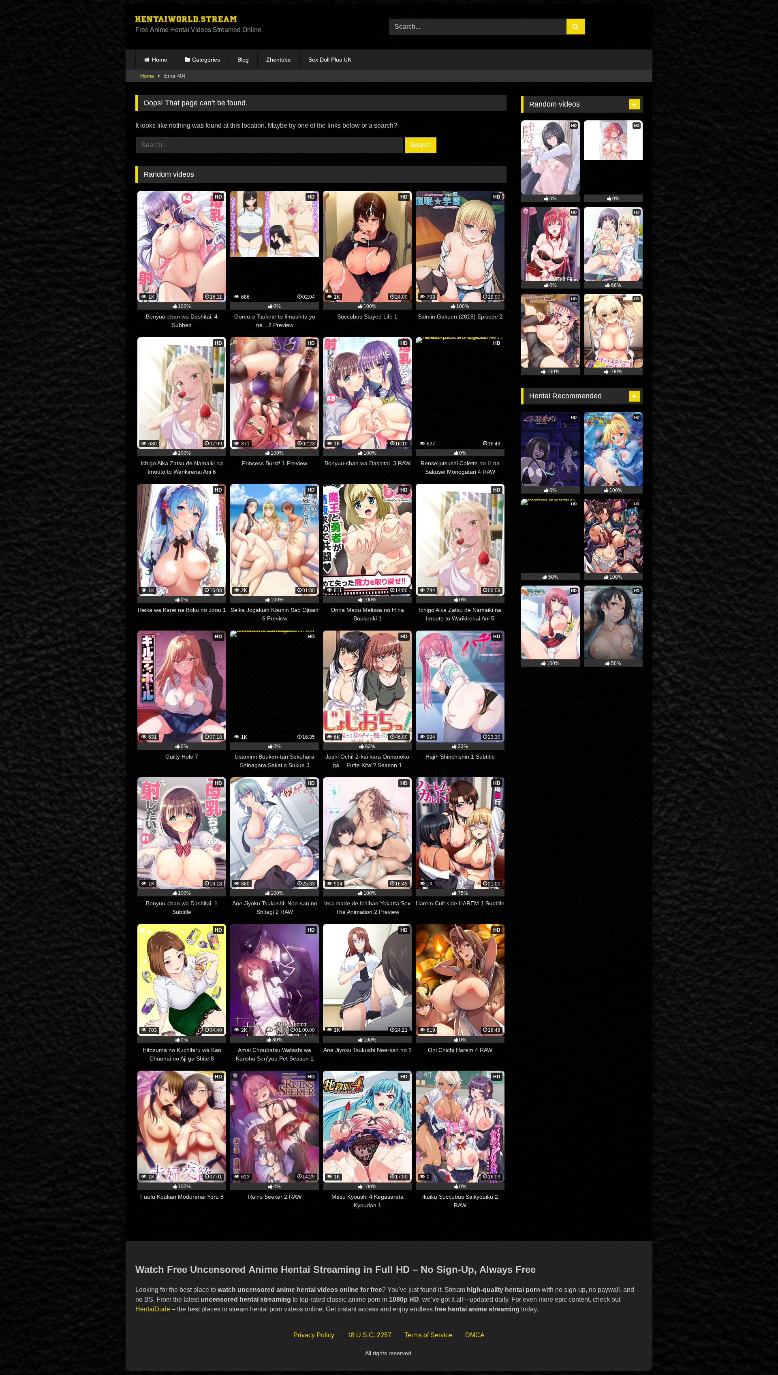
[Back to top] (753, 1351)
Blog (243, 59)
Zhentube (278, 59)
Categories (206, 59)
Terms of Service (428, 1335)
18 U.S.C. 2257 (369, 1335)
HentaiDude (152, 1309)
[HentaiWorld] (186, 20)
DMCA (475, 1335)
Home (159, 59)
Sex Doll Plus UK (329, 59)
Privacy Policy (313, 1335)
